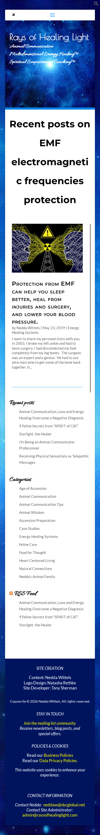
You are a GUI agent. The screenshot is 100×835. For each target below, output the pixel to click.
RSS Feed (25, 594)
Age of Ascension (32, 488)
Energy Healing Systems (38, 536)
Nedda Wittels (28, 328)
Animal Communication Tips (41, 504)
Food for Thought (32, 552)
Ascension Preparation (37, 520)
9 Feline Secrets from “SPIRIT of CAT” (48, 426)
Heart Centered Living (37, 560)
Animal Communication (37, 496)
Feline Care (28, 544)
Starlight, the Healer (35, 434)
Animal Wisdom (31, 512)
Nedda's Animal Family (37, 576)
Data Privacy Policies (58, 760)
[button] (96, 4)
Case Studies (29, 528)
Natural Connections (35, 568)
